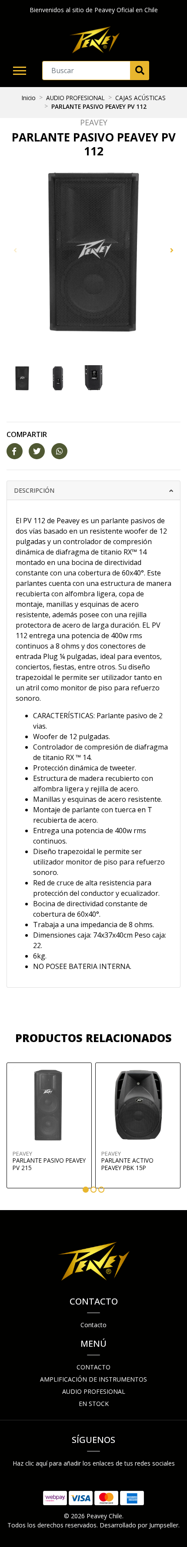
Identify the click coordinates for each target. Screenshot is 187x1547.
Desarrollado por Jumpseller (139, 1525)
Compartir (27, 434)
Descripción (34, 490)
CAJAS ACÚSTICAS (140, 98)
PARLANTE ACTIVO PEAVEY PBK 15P (127, 1163)
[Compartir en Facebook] (15, 451)
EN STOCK (94, 1403)
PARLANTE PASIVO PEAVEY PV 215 (49, 1163)
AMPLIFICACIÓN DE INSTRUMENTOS (93, 1379)
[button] (86, 1190)
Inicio (29, 98)
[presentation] (15, 250)
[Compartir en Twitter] (37, 451)
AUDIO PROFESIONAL (75, 98)
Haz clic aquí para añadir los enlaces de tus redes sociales (94, 1463)
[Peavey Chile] (94, 40)
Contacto (93, 1325)
